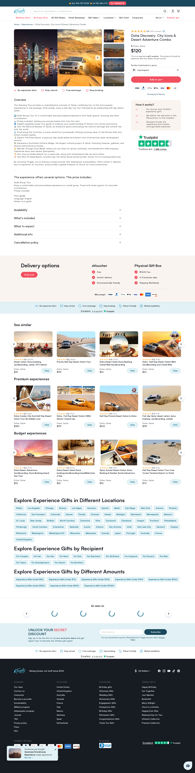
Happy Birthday (149, 687)
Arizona (159, 508)
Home (16, 24)
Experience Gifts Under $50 (29, 579)
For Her (37, 556)
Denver (69, 514)
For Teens (21, 562)
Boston (62, 508)
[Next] (97, 57)
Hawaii (108, 514)
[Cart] (178, 11)
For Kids (164, 556)
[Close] (55, 754)
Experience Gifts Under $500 (64, 585)
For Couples (22, 556)
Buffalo (50, 520)
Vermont (160, 527)
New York (145, 508)
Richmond (21, 533)
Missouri (168, 514)
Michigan (120, 514)
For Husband (131, 556)
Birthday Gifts (41, 17)
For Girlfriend (112, 556)
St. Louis (20, 520)
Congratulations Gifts (109, 719)
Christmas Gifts (106, 691)
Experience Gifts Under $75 (62, 579)
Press (16, 727)
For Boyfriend (93, 556)
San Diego (130, 508)
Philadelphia (170, 520)
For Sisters (60, 562)
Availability (20, 210)
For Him (50, 556)
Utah (129, 527)
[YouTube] (168, 670)
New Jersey (35, 520)
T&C (16, 719)
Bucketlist (146, 699)
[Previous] (14, 344)
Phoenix (173, 508)
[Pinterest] (178, 670)
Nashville (74, 527)
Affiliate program (22, 707)
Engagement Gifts (107, 703)
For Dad (77, 556)
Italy (59, 707)
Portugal (130, 533)
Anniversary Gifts (107, 699)
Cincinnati (111, 520)
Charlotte (85, 520)
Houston (91, 508)
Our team (18, 687)
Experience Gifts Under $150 (129, 579)
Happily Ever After (150, 711)
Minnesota (136, 514)
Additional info (23, 234)
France (158, 533)
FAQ (16, 731)
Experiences (27, 24)
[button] (94, 18)
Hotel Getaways (77, 17)
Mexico (60, 711)
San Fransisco (38, 514)
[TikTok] (173, 670)
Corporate (137, 17)
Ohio (98, 520)
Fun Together (148, 691)
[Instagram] (164, 670)
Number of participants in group (144, 65)
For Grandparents (40, 562)
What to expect (24, 226)
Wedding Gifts (23, 17)
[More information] (164, 31)
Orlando (95, 514)
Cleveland (126, 520)
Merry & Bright (148, 703)
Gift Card (124, 17)
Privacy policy (20, 723)
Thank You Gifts (106, 723)
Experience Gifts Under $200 (163, 579)
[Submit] (165, 11)
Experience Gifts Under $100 (95, 579)
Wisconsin (75, 533)
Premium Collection (151, 723)
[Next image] (114, 84)
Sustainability (20, 703)
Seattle (104, 508)
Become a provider (23, 699)
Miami (117, 508)
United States (63, 687)
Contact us (19, 691)
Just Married (148, 695)
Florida (82, 514)
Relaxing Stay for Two (152, 715)
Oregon (140, 520)
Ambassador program (24, 711)
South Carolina (39, 527)
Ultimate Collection (151, 719)
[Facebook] (159, 670)
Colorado (55, 514)
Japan (118, 533)
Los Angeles (34, 508)
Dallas (19, 508)
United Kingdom (24, 539)
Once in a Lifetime (150, 707)
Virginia (174, 527)
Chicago (49, 508)
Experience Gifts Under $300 (30, 585)
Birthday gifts (105, 687)
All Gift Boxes (58, 17)
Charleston (58, 527)
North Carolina (67, 520)
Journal (17, 715)
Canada (105, 533)
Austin (87, 527)
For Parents (148, 556)
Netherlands (62, 723)
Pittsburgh (21, 527)
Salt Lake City (144, 527)
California (21, 514)
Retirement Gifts (106, 715)
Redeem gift (173, 17)
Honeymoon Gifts (107, 707)
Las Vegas (77, 508)
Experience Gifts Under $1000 (99, 585)
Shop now (29, 274)
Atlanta (99, 527)
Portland (154, 520)
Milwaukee (91, 533)
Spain (59, 719)
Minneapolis (152, 514)
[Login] (173, 11)
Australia (145, 533)
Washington (37, 533)
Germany (61, 715)
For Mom (64, 556)
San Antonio (115, 527)
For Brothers (77, 562)
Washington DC (56, 533)
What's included (24, 218)
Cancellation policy (26, 242)
